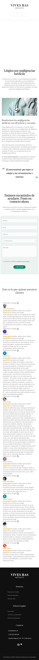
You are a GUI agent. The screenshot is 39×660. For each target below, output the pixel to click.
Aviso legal (11, 611)
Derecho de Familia (13, 592)
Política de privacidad (14, 618)
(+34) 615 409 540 (13, 634)
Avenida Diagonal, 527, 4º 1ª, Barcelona (19, 638)
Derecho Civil (11, 598)
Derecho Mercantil (13, 595)
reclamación (29, 137)
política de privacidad (23, 261)
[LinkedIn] (15, 644)
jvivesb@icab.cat (13, 630)
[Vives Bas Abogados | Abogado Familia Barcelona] (19, 6)
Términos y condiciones (14, 614)
